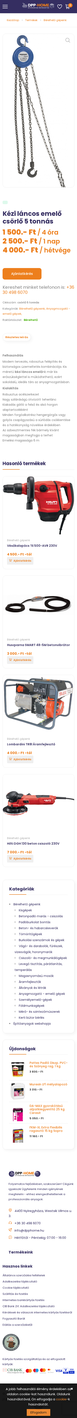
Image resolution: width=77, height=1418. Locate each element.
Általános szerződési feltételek (24, 1275)
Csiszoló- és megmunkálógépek (43, 958)
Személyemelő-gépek (35, 1000)
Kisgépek (25, 910)
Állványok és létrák (32, 988)
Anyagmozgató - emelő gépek (42, 994)
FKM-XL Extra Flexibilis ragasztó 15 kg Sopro (46, 1129)
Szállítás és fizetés (15, 1294)
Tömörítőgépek (30, 934)
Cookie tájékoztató (16, 1288)
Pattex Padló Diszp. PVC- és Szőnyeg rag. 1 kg (49, 1065)
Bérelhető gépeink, (32, 309)
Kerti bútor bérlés (31, 1018)
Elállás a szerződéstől (17, 1325)
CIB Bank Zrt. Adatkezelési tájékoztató (29, 1306)
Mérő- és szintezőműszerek (39, 1012)
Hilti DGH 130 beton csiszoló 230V (33, 843)
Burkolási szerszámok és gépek (41, 940)
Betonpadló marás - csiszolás (41, 916)
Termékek (31, 20)
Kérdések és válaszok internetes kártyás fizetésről (37, 1312)
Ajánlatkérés (22, 273)
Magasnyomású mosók (36, 976)
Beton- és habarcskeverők (38, 928)
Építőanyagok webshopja (32, 1023)
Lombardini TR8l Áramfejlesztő (31, 744)
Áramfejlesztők (30, 982)
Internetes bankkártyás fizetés (23, 1300)
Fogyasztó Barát (14, 1319)
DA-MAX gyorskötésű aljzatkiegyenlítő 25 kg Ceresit (47, 1109)
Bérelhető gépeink (55, 20)
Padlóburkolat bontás (34, 922)
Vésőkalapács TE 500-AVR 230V (32, 546)
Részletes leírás (16, 337)
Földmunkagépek (31, 1006)
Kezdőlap (13, 20)
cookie (61, 1399)
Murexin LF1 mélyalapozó (48, 1084)
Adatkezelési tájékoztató (20, 1282)
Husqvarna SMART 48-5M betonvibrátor (38, 645)
